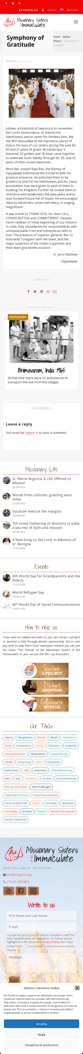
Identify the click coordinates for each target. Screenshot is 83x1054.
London (46, 778)
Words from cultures (63, 811)
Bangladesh (25, 737)
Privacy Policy (50, 942)
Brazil (54, 737)
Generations (38, 754)
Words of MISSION (15, 819)
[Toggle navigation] (76, 22)
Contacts (52, 10)
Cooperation (23, 745)
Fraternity (71, 745)
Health (9, 762)
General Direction (15, 754)
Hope (39, 762)
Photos (21, 61)
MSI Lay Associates (16, 786)
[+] (41, 93)
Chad (8, 745)
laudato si (31, 778)
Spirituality (11, 811)
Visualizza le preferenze (41, 1045)
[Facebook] (6, 3)
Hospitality (53, 762)
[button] (77, 988)
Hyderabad (11, 770)
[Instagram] (19, 3)
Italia (7, 778)
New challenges (41, 786)
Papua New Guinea (16, 795)
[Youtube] (13, 3)
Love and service (66, 778)
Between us (28, 10)
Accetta (41, 1024)
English (75, 10)
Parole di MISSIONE (16, 803)
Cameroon (69, 737)
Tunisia (41, 811)
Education (54, 745)
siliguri (36, 803)
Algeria (9, 737)
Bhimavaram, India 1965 (41, 370)
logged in (31, 433)
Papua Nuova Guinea (45, 795)
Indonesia (40, 770)
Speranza (68, 803)
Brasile (41, 737)
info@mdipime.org (19, 875)
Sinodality (51, 803)
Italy (18, 778)
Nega (41, 1034)
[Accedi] (43, 10)
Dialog (39, 745)
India (28, 61)
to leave (27, 811)
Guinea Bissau (59, 754)
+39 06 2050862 (18, 882)
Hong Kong (24, 762)
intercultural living (61, 770)
